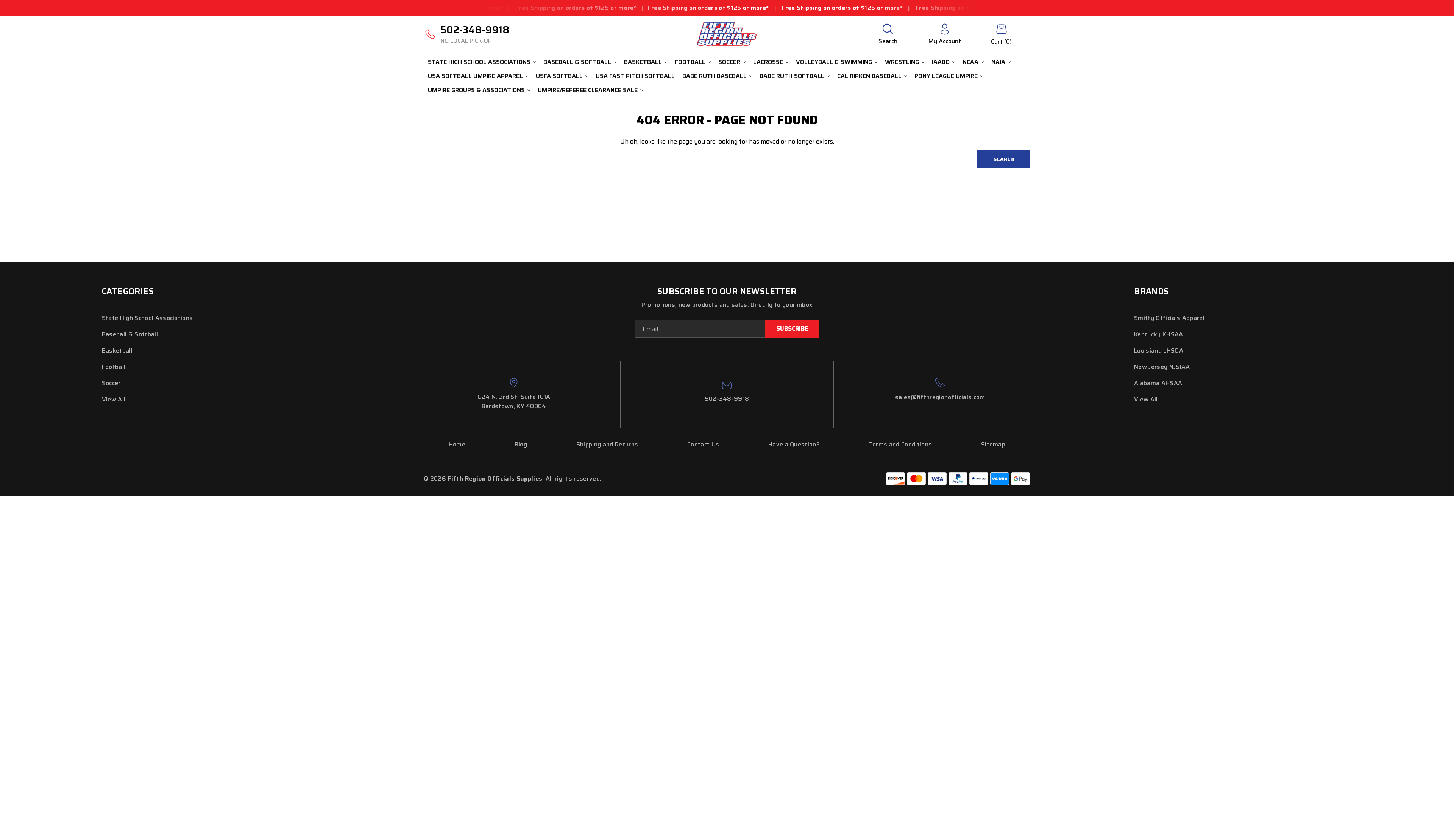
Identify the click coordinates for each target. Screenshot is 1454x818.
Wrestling (902, 62)
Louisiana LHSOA (1158, 350)
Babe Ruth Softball (792, 76)
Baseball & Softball (577, 62)
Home (457, 444)
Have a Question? (794, 444)
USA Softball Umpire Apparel (475, 76)
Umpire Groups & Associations (476, 90)
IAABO (941, 62)
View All (114, 399)
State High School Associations (479, 62)
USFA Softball (559, 76)
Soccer (729, 62)
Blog (521, 444)
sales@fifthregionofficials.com (940, 397)
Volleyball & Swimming (834, 62)
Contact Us (703, 444)
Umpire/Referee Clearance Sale (588, 90)
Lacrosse (768, 62)
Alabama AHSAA (1158, 383)
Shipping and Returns (607, 444)
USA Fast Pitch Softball (635, 76)
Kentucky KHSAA (1158, 334)
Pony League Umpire (946, 76)
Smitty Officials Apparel (1169, 318)
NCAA (970, 62)
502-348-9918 (474, 33)
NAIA (998, 62)
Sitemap (993, 444)
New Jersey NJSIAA (1162, 367)
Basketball (643, 62)
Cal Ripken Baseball (869, 76)
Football (690, 62)
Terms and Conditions (900, 444)
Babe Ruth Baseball (714, 76)
